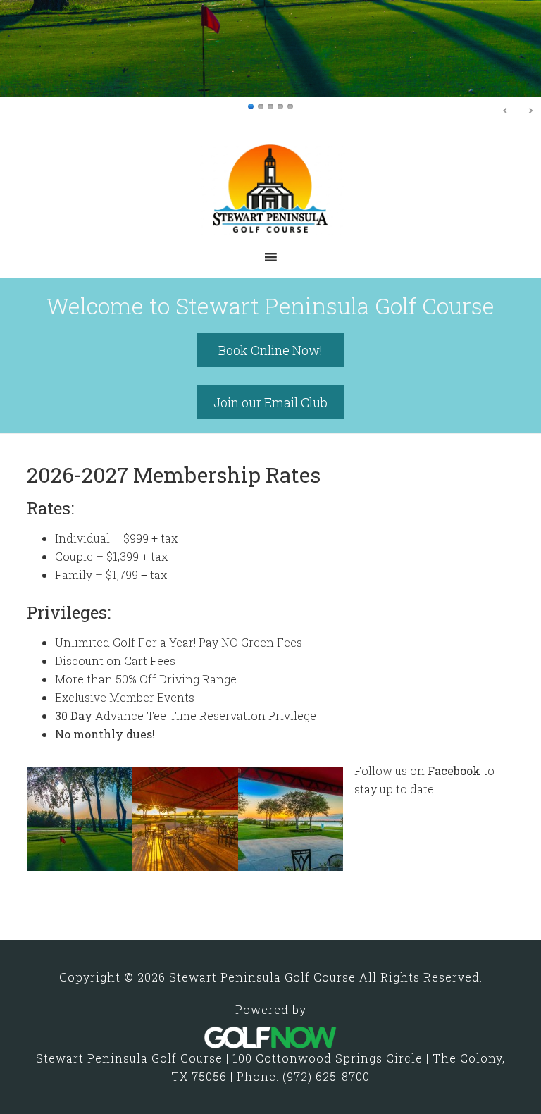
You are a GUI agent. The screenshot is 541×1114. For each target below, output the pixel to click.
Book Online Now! (270, 350)
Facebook (454, 770)
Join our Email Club (270, 402)
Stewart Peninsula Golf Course (270, 196)
